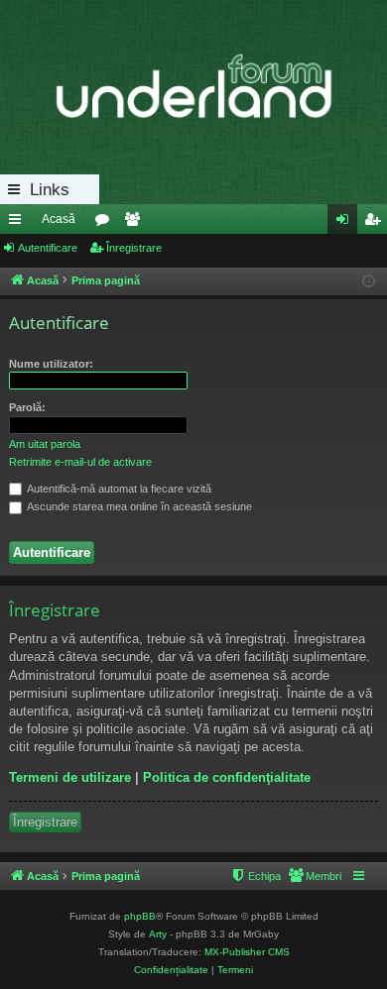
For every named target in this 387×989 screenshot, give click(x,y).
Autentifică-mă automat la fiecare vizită (118, 488)
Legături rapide (19, 223)
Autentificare (47, 248)
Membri (136, 223)
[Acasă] (193, 87)
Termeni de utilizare (70, 777)
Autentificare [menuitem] (346, 223)
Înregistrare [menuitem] (376, 223)
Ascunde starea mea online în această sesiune (138, 506)
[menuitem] (314, 876)
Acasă (58, 219)
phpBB (140, 916)
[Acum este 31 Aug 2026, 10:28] (368, 282)
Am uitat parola (44, 444)
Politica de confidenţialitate (227, 777)
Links (49, 189)
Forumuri (106, 223)
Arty (158, 934)
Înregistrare (134, 248)
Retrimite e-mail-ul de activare (80, 462)
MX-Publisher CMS (247, 951)
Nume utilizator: (51, 364)
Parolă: (27, 407)
